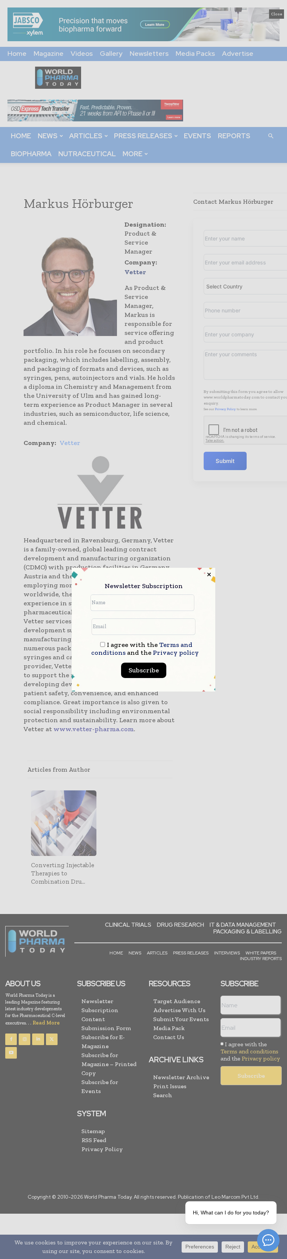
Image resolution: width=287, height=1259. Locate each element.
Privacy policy (176, 652)
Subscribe (144, 670)
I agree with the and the (145, 649)
